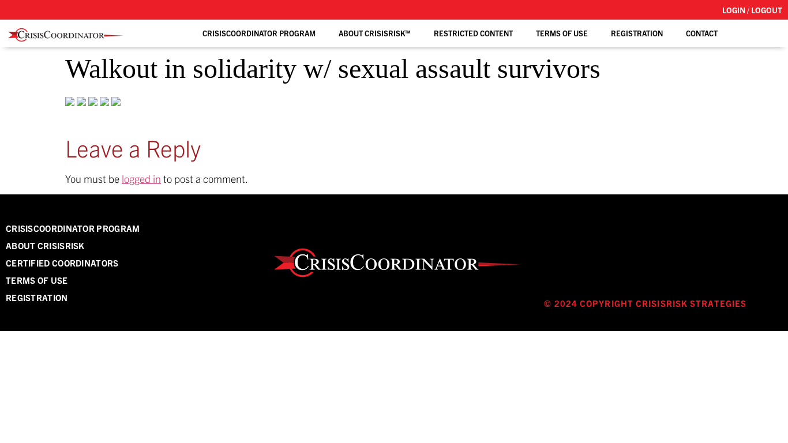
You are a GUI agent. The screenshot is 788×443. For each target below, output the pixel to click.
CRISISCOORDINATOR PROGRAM (73, 228)
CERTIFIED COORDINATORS (62, 262)
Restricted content (473, 33)
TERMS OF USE (562, 33)
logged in (141, 178)
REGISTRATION (637, 33)
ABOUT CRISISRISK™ (375, 33)
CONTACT (702, 33)
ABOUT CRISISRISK (45, 245)
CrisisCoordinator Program (259, 33)
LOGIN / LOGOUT (752, 10)
